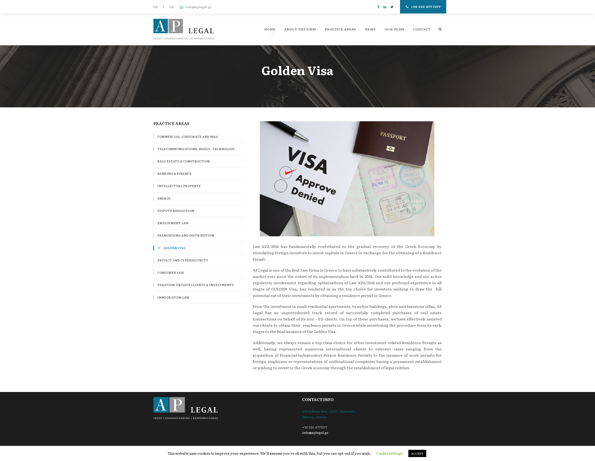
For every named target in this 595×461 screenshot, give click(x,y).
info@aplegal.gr (198, 6)
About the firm (300, 29)
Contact (422, 29)
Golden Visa (174, 248)
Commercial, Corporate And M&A (187, 136)
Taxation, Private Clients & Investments (195, 285)
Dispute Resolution (175, 210)
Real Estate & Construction (183, 161)
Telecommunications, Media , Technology (196, 149)
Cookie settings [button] (389, 453)
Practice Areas (340, 29)
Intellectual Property (179, 186)
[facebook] (378, 6)
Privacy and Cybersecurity (182, 260)
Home (269, 29)
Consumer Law (170, 272)
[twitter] (391, 6)
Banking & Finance (174, 173)
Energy (164, 198)
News (370, 29)
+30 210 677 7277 (426, 6)
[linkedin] (384, 6)
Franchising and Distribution (185, 235)
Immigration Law (173, 297)
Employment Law (173, 223)
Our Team (394, 29)
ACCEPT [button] (417, 453)
